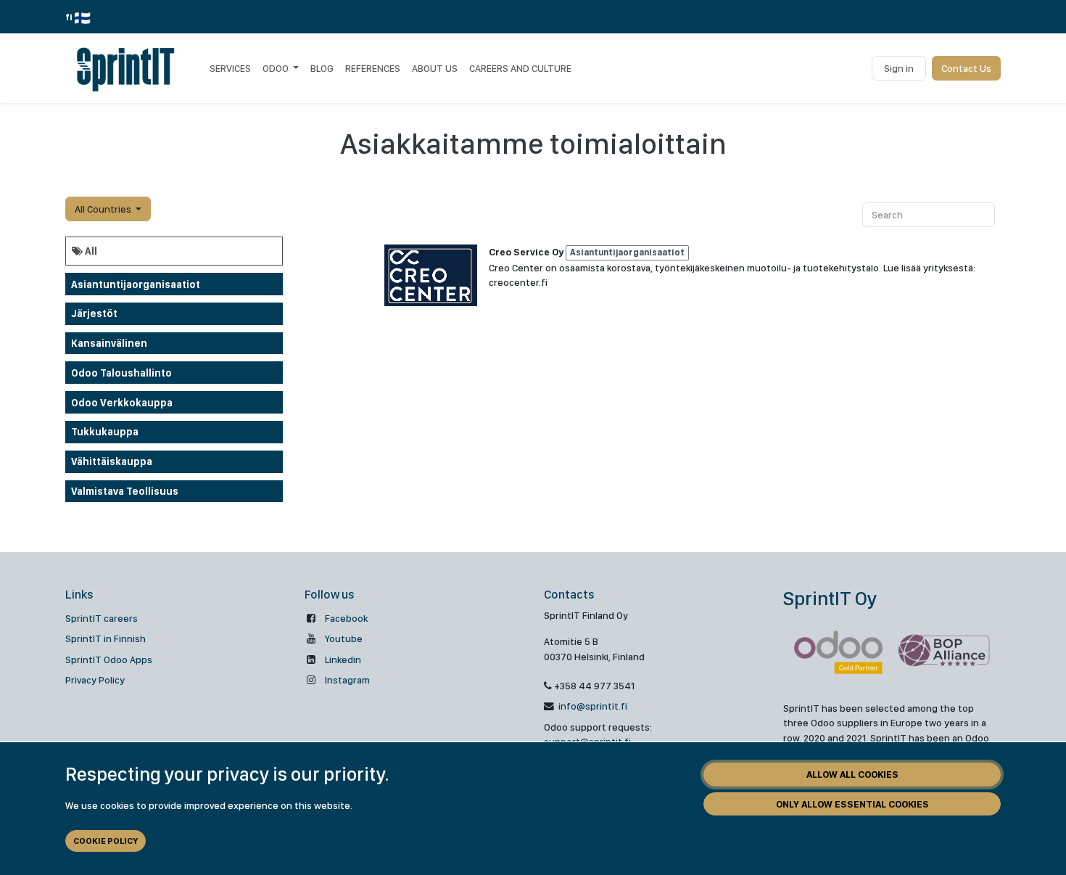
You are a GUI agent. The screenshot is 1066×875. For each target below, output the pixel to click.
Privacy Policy (95, 680)
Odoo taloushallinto (121, 373)
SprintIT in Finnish (105, 638)
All (90, 251)
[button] (108, 209)
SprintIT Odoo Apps (108, 659)
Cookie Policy (105, 841)
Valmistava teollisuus (124, 491)
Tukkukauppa (105, 432)
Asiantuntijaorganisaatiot (135, 284)
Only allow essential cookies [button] (852, 804)
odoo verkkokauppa (122, 402)
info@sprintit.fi (591, 706)
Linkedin (343, 659)
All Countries (103, 209)
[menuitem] (230, 68)
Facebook (346, 618)
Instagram (347, 680)
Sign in (899, 68)
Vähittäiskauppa (111, 461)
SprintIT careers (101, 618)
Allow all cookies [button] (852, 774)
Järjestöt (94, 313)
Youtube (344, 638)
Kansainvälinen (109, 343)
